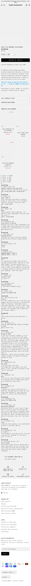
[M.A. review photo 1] (7, 216)
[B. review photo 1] (7, 204)
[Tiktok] (6, 492)
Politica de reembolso (8, 527)
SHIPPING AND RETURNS (8, 102)
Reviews (3, 504)
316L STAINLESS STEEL (8, 98)
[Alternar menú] (1, 5)
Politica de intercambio (9, 524)
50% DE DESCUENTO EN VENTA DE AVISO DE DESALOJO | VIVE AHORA (15, 2)
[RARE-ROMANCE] (15, 5)
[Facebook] (1, 492)
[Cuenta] (26, 5)
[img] (4, 185)
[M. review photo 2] (19, 191)
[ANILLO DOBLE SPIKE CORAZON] (23, 118)
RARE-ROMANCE (8, 580)
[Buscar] (5, 5)
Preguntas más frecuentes (9, 529)
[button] (4, 49)
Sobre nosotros (6, 501)
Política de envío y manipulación (12, 508)
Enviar (5, 553)
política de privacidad (8, 506)
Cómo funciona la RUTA (8, 513)
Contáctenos (5, 531)
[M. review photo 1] (7, 191)
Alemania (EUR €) (7, 572)
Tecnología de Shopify (17, 580)
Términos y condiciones (8, 522)
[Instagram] (4, 492)
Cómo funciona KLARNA (8, 511)
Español (4, 577)
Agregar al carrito (15, 60)
